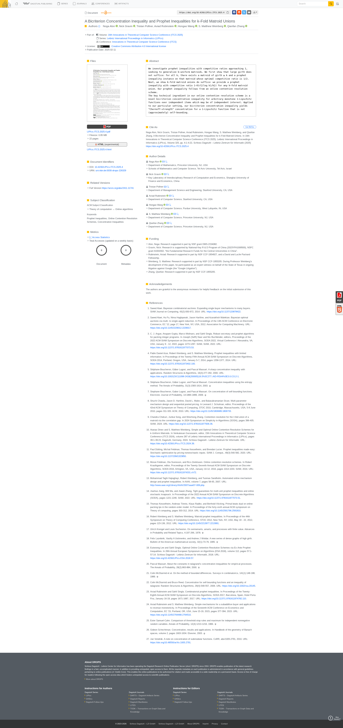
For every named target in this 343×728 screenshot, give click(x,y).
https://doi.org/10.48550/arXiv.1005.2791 (170, 642)
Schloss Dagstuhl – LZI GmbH (142, 724)
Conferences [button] (102, 4)
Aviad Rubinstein (164, 26)
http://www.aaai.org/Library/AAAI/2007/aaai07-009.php (177, 485)
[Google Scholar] (210, 385)
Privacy (215, 724)
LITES (132, 705)
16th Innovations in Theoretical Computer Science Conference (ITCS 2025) (145, 34)
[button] (37, 3)
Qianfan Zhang (236, 26)
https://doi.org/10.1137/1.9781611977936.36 (190, 423)
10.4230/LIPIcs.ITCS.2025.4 (109, 167)
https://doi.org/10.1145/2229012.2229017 (170, 327)
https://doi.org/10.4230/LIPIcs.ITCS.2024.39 (172, 443)
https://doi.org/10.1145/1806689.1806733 (210, 411)
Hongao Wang (186, 26)
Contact (224, 724)
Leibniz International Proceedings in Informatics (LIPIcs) (135, 38)
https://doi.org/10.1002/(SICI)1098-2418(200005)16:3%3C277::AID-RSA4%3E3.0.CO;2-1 (194, 376)
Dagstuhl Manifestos (139, 702)
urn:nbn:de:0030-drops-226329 (111, 170)
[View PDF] (107, 93)
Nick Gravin (126, 26)
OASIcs (89, 699)
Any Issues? (337, 718)
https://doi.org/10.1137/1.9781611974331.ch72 (173, 472)
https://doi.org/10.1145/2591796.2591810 (220, 510)
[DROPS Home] (16, 3)
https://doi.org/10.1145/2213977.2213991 (198, 523)
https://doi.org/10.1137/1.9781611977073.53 (172, 347)
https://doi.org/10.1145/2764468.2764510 (170, 614)
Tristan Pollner (145, 26)
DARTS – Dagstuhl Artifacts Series (144, 695)
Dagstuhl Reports (137, 699)
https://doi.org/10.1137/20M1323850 (168, 456)
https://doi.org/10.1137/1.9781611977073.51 (218, 497)
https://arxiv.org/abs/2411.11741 (118, 188)
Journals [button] (81, 4)
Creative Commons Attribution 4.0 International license (138, 46)
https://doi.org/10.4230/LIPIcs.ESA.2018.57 (171, 558)
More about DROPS (94, 679)
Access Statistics (101, 237)
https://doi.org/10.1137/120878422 (224, 311)
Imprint (205, 724)
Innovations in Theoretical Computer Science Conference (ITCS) (144, 41)
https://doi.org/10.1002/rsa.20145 (238, 585)
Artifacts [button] (123, 4)
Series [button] (64, 4)
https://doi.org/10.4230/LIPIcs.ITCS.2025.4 (167, 146)
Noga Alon (109, 26)
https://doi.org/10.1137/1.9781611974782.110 (224, 598)
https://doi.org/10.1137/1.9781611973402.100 (172, 363)
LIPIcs (88, 695)
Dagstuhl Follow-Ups (95, 702)
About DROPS (193, 724)
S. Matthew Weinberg (211, 26)
